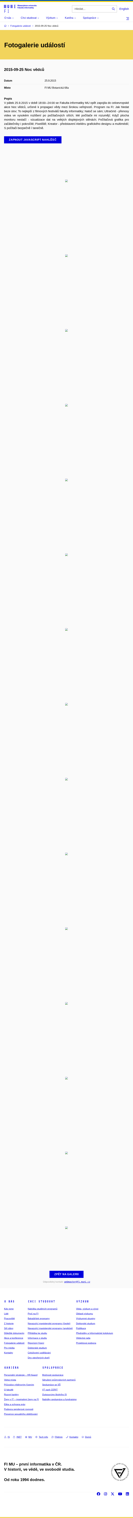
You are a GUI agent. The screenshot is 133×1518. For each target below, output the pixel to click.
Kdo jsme (9, 1308)
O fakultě (8, 1389)
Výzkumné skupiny (85, 1318)
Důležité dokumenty (14, 1333)
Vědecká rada (83, 1338)
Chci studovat (41, 1301)
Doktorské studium (37, 1348)
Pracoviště (9, 1318)
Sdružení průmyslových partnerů (59, 1379)
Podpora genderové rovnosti (18, 1409)
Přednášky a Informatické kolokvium (94, 1333)
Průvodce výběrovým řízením (19, 1384)
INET (19, 1437)
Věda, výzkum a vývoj (87, 1308)
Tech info (43, 1437)
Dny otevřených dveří (39, 1357)
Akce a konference (13, 1338)
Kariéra (11, 1367)
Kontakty (8, 1352)
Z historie (9, 1323)
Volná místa (10, 1379)
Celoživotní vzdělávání (39, 1352)
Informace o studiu (37, 1338)
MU (30, 1437)
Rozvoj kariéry (11, 1394)
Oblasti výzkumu (84, 1313)
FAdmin (59, 1437)
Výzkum (82, 1301)
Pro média (9, 1348)
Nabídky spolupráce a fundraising (59, 1399)
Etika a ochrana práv (14, 1404)
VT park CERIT (50, 1389)
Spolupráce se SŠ (51, 1384)
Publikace (81, 1328)
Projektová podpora (86, 1343)
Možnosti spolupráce (52, 1375)
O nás (9, 1301)
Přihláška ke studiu (37, 1333)
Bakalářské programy (39, 1318)
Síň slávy (8, 1328)
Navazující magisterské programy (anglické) (50, 1328)
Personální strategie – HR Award (20, 1375)
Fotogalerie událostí (14, 1343)
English (124, 8)
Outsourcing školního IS (54, 1394)
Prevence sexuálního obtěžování (21, 1414)
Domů (88, 1437)
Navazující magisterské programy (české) (49, 1323)
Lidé (6, 1313)
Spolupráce (52, 1367)
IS (9, 1437)
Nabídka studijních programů (42, 1308)
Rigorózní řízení (36, 1343)
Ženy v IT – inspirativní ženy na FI (21, 1399)
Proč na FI (33, 1313)
